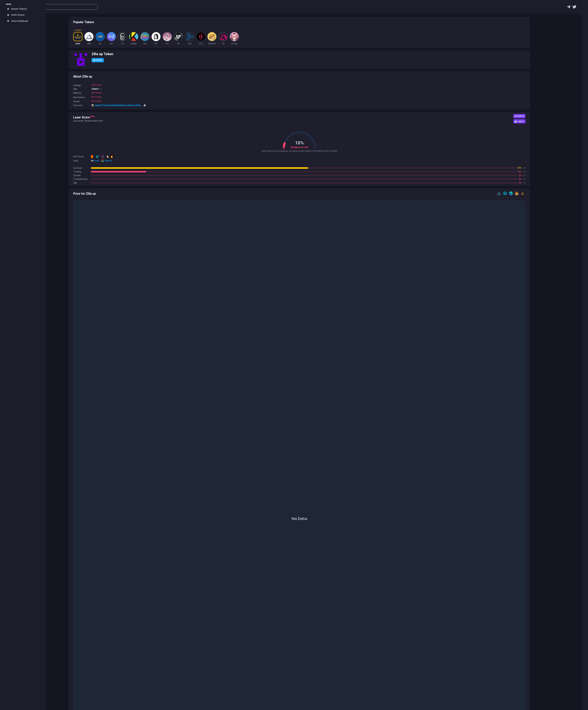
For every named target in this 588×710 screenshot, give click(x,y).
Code (96, 160)
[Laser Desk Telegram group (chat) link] (568, 7)
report (521, 121)
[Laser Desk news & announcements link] (574, 7)
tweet (99, 60)
